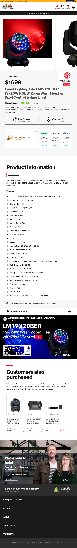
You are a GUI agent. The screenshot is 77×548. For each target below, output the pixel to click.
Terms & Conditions (59, 542)
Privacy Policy (48, 542)
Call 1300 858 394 (18, 474)
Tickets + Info (70, 1)
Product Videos (13, 175)
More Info (44, 145)
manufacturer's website (48, 304)
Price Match (67, 84)
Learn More (19, 139)
